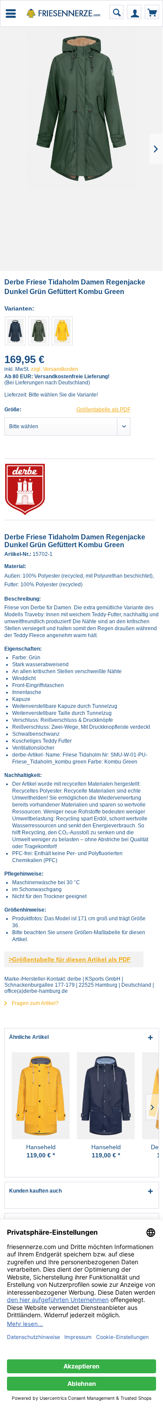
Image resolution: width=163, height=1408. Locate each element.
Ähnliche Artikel (29, 1037)
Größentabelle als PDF (103, 410)
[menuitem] (10, 13)
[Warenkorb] (152, 12)
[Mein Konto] (134, 12)
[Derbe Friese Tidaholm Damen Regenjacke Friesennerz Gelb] (62, 331)
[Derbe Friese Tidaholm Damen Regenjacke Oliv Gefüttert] (38, 331)
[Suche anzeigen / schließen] (116, 12)
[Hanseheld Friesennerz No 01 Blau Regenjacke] (106, 1095)
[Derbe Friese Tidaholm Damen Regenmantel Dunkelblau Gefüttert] (15, 331)
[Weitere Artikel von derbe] (79, 489)
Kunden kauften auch (35, 1191)
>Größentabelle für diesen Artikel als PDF (70, 959)
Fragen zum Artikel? (34, 1003)
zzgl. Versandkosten (54, 369)
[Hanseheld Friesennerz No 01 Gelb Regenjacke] (40, 1095)
